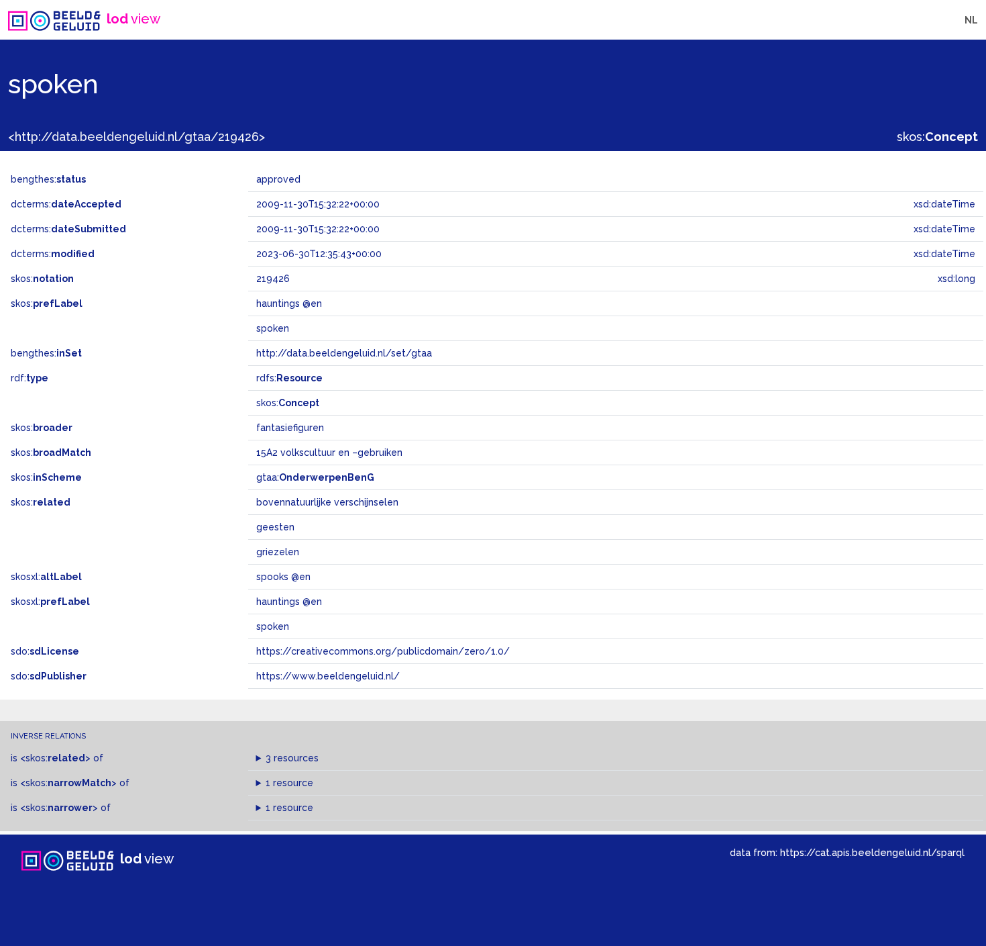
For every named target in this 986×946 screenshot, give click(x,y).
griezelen (277, 552)
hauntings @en (289, 601)
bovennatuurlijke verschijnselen (327, 502)
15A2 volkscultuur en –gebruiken (329, 452)
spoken (272, 626)
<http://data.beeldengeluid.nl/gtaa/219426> (136, 137)
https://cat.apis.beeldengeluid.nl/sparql (872, 852)
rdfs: (289, 378)
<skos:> (55, 758)
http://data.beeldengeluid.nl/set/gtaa (344, 353)
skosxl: (46, 576)
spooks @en (283, 576)
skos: (937, 137)
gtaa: (315, 477)
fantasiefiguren (290, 427)
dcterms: (66, 204)
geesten (275, 527)
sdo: (45, 651)
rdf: (29, 378)
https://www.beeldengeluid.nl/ (328, 676)
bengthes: (48, 179)
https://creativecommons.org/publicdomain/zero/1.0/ (383, 651)
